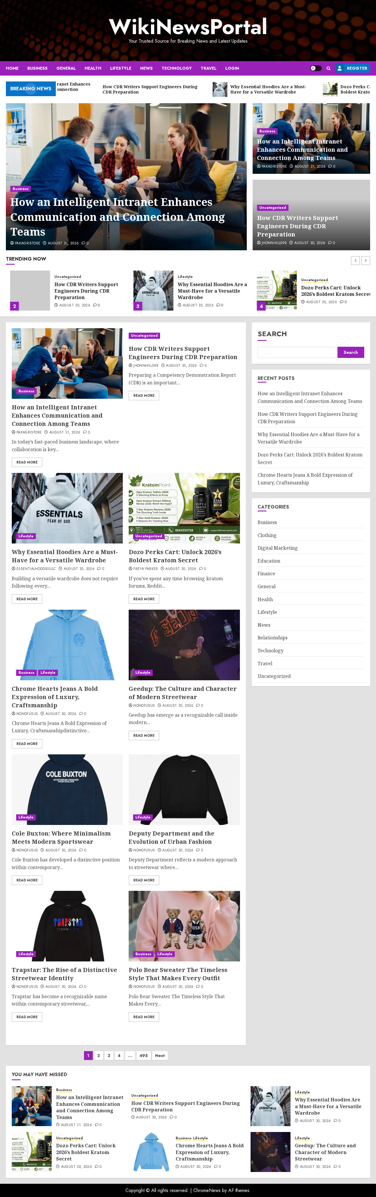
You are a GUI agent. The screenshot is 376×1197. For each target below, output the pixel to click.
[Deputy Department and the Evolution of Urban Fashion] (184, 789)
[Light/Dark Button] (316, 68)
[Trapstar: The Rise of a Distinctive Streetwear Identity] (67, 926)
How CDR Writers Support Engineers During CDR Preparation (297, 226)
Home (12, 68)
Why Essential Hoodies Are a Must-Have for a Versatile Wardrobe (208, 291)
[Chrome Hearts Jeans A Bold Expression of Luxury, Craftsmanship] (67, 645)
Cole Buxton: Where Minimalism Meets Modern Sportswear (61, 837)
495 (144, 1055)
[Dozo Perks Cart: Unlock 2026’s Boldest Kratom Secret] (273, 291)
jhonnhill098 (274, 243)
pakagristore (27, 243)
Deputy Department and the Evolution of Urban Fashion (171, 837)
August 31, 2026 (63, 243)
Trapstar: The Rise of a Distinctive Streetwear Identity (64, 974)
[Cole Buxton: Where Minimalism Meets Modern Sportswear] (67, 789)
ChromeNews (207, 1190)
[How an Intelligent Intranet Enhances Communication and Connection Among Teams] (67, 363)
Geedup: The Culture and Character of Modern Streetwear (183, 693)
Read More (27, 462)
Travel (208, 68)
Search (272, 334)
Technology (177, 68)
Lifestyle (120, 68)
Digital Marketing (278, 548)
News (146, 68)
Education (269, 561)
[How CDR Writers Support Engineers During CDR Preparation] (26, 291)
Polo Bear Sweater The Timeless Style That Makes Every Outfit (178, 974)
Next (160, 1055)
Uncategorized (272, 207)
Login (232, 68)
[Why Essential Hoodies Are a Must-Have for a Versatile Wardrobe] (149, 291)
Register (357, 68)
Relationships (273, 637)
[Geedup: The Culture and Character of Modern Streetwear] (184, 645)
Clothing (267, 535)
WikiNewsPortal (188, 26)
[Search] (328, 68)
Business (37, 68)
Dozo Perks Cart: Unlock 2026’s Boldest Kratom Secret (332, 290)
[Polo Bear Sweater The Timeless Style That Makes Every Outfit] (184, 926)
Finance (266, 573)
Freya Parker (145, 569)
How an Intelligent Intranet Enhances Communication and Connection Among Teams (117, 217)
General (66, 68)
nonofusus (27, 714)
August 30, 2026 (309, 243)
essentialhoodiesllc (36, 569)
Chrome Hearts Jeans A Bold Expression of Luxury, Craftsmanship (55, 697)
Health (93, 68)
